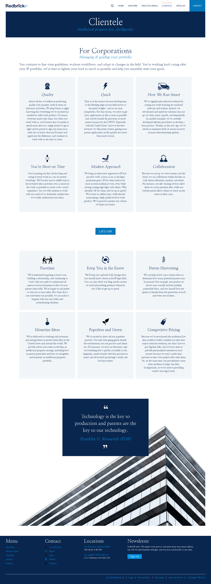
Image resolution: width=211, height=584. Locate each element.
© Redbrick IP (115, 578)
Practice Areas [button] (149, 6)
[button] (112, 5)
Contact (197, 6)
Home (121, 6)
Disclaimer (159, 578)
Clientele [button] (167, 6)
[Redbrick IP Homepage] (16, 5)
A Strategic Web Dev (196, 578)
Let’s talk (105, 231)
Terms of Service (176, 578)
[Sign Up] (134, 556)
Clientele (10, 555)
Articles (180, 6)
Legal (131, 578)
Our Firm (10, 547)
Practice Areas (12, 551)
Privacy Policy (144, 578)
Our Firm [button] (132, 6)
